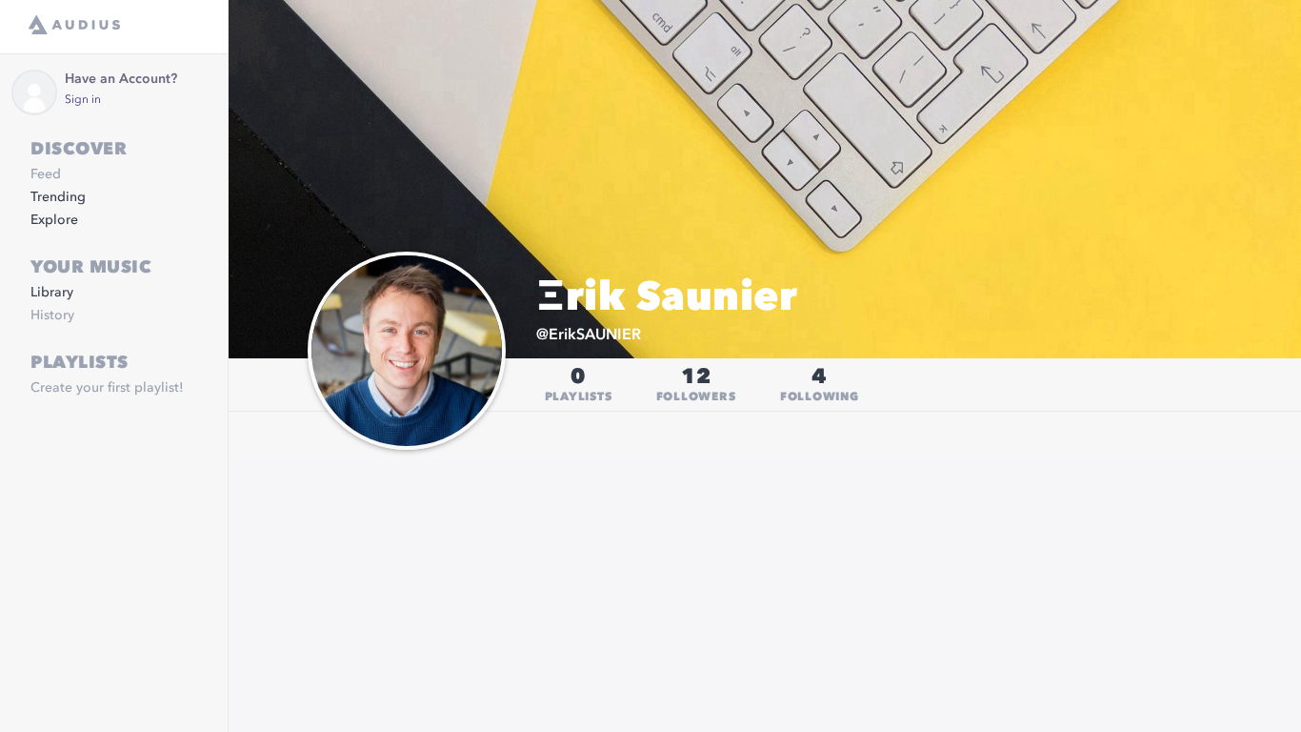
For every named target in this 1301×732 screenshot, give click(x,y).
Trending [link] (58, 197)
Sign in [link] (83, 100)
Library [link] (51, 292)
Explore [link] (54, 220)
